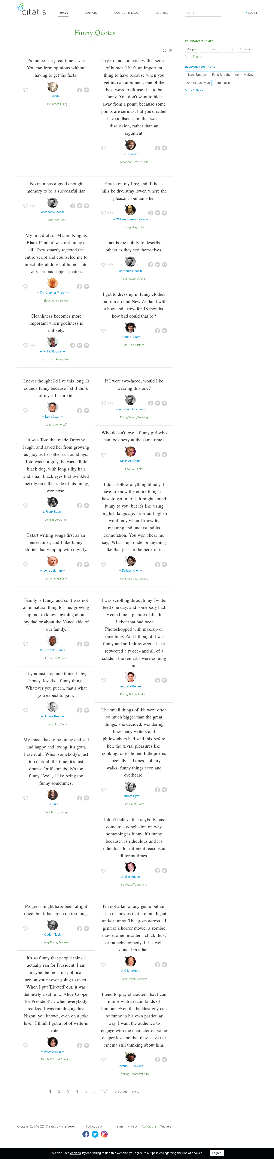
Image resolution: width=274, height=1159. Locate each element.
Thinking (124, 1073)
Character (137, 1073)
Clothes (139, 345)
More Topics (193, 56)
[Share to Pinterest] (86, 206)
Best (135, 162)
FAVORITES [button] (161, 12)
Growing (63, 658)
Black (46, 300)
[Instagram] (104, 1134)
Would (132, 417)
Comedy (142, 978)
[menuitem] (164, 51)
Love (128, 468)
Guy (146, 1073)
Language (141, 578)
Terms (119, 1126)
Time (48, 104)
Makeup (143, 694)
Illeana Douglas (197, 74)
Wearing (142, 417)
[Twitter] (95, 1134)
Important (126, 162)
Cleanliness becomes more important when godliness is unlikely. (56, 323)
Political (55, 1059)
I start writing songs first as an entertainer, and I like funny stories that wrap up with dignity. (56, 542)
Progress (64, 942)
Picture (132, 694)
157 (104, 1091)
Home (140, 804)
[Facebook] (85, 1134)
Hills (141, 227)
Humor (215, 49)
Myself (63, 424)
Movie (132, 978)
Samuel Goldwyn (198, 83)
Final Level (67, 1126)
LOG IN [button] (252, 12)
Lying (127, 227)
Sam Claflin (222, 83)
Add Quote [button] (149, 1126)
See (133, 278)
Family (53, 658)
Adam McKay (244, 74)
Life (126, 804)
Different (135, 884)
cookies (75, 1153)
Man (57, 219)
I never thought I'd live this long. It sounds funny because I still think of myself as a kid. (56, 388)
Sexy (134, 227)
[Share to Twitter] (86, 90)
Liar (63, 219)
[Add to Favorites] (25, 90)
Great (55, 104)
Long (49, 424)
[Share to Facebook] (79, 90)
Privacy (133, 1126)
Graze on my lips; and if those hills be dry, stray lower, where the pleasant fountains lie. (134, 190)
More (67, 359)
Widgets (165, 1126)
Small (63, 519)
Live (55, 424)
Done (124, 978)
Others (141, 278)
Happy (64, 812)
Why (144, 884)
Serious (144, 162)
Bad (131, 345)
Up (126, 345)
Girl (134, 468)
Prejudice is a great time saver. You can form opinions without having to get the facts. (56, 67)
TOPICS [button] (63, 12)
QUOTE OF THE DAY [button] (126, 12)
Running (66, 1059)
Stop (56, 724)
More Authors (194, 90)
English (129, 578)
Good (49, 219)
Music (54, 812)
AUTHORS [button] (91, 12)
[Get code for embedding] (32, 206)
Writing (54, 578)
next (135, 1091)
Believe (125, 884)
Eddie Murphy (221, 74)
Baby (63, 724)
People (45, 1059)
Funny (63, 104)
